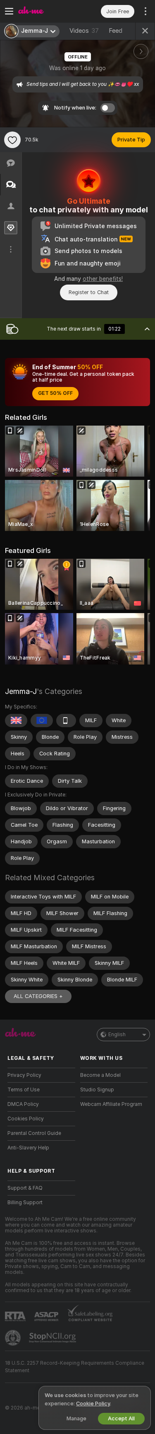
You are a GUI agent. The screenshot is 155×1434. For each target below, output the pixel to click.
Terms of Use (23, 1090)
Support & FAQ (25, 1188)
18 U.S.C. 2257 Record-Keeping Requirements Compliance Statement (74, 1366)
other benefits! (103, 278)
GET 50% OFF (55, 393)
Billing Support (25, 1202)
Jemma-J (21, 691)
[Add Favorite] (12, 139)
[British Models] (16, 720)
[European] (42, 720)
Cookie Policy (93, 1403)
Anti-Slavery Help (28, 1148)
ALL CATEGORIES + (38, 996)
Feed (115, 30)
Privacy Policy (24, 1075)
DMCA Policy (23, 1104)
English (117, 1034)
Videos (84, 30)
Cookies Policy (25, 1119)
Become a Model (100, 1075)
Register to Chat (89, 292)
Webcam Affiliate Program (111, 1104)
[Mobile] (66, 720)
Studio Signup (97, 1090)
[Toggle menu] (9, 11)
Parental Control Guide (34, 1133)
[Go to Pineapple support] (13, 1338)
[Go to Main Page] (48, 11)
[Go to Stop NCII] (53, 1338)
